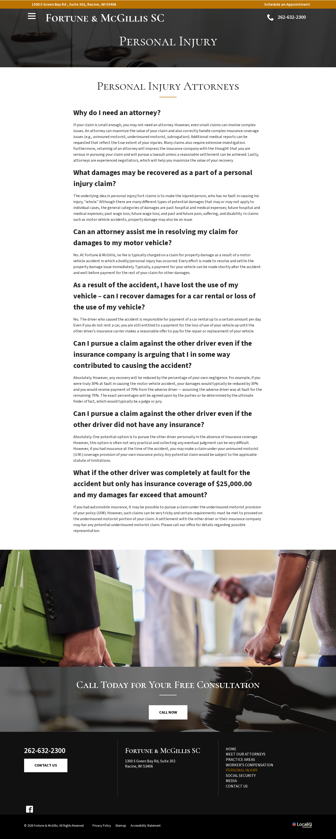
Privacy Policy (101, 825)
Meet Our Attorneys (245, 754)
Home (231, 749)
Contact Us (45, 765)
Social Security (241, 775)
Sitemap (120, 825)
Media (231, 781)
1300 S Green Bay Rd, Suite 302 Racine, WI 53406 (150, 763)
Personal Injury (168, 41)
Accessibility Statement (146, 825)
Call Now (168, 712)
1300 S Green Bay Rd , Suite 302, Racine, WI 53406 (74, 4)
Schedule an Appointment (287, 4)
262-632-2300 (44, 751)
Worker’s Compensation (249, 765)
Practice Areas (240, 759)
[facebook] (29, 809)
